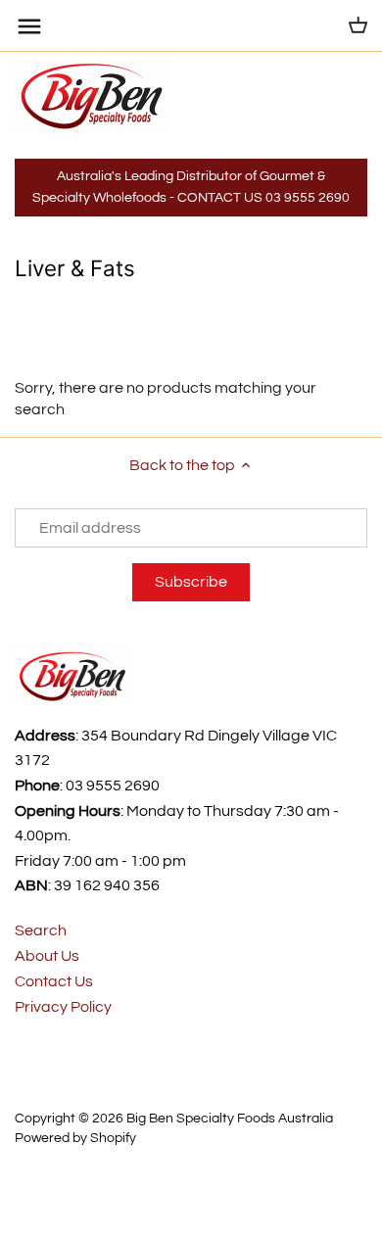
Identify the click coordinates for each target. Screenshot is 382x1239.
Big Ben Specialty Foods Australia (229, 1118)
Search (41, 930)
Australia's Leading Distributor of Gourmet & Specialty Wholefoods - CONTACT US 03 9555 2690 (191, 186)
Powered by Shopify (75, 1137)
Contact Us (54, 981)
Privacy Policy (63, 1007)
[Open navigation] (29, 26)
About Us (47, 956)
